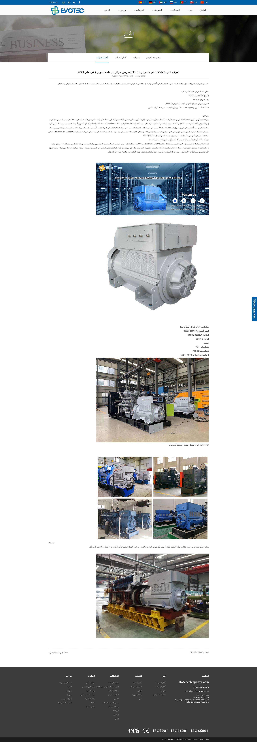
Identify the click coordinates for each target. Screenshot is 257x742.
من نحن (122, 10)
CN (206, 2)
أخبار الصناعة (120, 57)
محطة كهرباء (114, 707)
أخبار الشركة (102, 57)
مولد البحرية (90, 691)
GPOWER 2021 (199, 653)
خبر (190, 10)
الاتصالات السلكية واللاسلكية (108, 687)
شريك (69, 695)
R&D (93, 703)
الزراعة (116, 711)
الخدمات (175, 10)
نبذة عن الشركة (65, 683)
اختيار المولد (90, 707)
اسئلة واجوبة (137, 695)
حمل (140, 699)
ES (144, 2)
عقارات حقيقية (113, 695)
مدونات (136, 57)
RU (175, 2)
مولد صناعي (90, 683)
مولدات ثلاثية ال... (58, 653)
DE (154, 2)
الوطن (107, 10)
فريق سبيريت (66, 699)
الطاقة (116, 715)
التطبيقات (157, 10)
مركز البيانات (114, 683)
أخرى (117, 719)
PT (185, 2)
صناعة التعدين (113, 691)
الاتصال (203, 10)
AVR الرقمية (90, 699)
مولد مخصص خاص (87, 695)
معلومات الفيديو (153, 57)
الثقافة (69, 687)
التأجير (116, 699)
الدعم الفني (137, 683)
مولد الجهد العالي (88, 687)
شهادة (69, 691)
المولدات (140, 10)
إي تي (140, 691)
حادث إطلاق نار (136, 687)
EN (196, 2)
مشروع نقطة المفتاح (111, 703)
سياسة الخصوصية (65, 703)
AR (165, 2)
